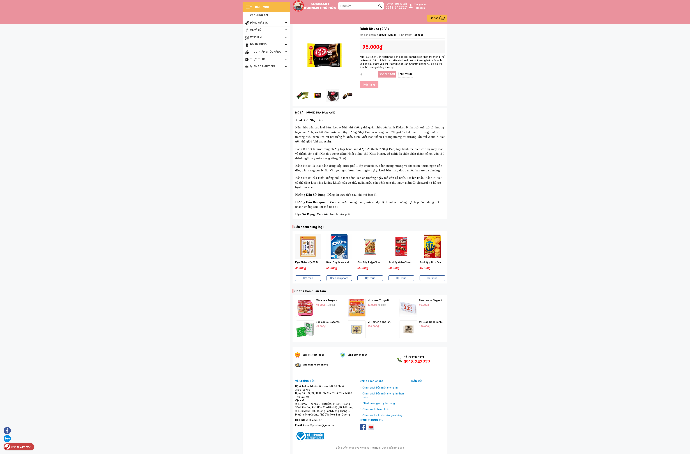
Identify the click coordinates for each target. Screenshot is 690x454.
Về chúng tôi (259, 15)
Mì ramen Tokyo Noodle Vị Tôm (334, 300)
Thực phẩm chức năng (265, 51)
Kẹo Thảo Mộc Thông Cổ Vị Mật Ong (441, 262)
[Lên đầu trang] (683, 447)
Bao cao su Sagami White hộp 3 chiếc (338, 322)
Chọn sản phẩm (308, 278)
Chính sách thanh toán (375, 409)
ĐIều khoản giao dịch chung (378, 403)
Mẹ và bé (255, 29)
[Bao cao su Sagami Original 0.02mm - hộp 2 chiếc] (408, 308)
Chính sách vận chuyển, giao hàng (382, 415)
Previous (292, 95)
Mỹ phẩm (256, 37)
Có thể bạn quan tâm (310, 291)
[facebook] (363, 427)
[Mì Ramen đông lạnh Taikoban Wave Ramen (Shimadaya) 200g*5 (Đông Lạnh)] (357, 329)
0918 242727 (396, 7)
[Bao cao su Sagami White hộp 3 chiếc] (305, 329)
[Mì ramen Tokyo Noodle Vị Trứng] (357, 308)
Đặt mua (339, 278)
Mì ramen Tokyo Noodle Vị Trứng (387, 300)
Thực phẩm (257, 59)
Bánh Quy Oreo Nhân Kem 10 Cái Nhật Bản (320, 262)
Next (357, 95)
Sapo (401, 447)
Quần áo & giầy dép (262, 66)
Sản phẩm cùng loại (308, 227)
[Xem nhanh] (308, 246)
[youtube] (372, 427)
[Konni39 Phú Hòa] (315, 6)
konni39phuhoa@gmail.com (319, 425)
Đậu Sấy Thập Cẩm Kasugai (342, 262)
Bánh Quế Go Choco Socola (373, 262)
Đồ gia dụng (258, 44)
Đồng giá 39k (259, 22)
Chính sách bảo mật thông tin (380, 387)
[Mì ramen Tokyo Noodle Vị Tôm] (305, 308)
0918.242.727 (314, 419)
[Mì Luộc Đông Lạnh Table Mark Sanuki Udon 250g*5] (408, 329)
